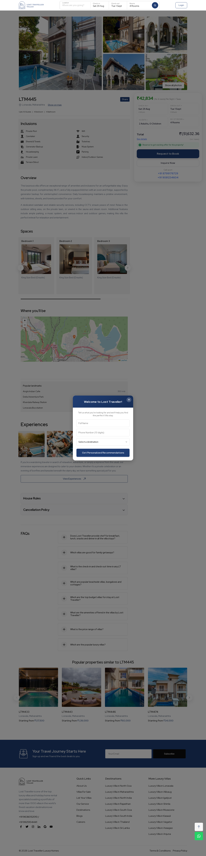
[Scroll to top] (199, 827)
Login (181, 5)
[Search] (155, 5)
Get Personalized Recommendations (103, 452)
